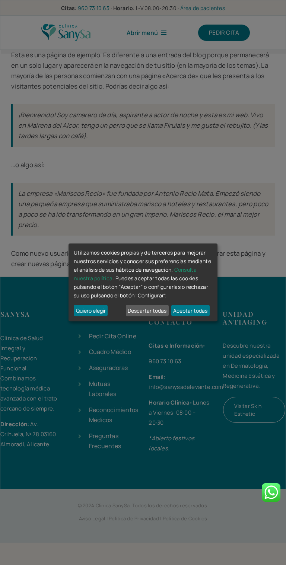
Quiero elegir (91, 310)
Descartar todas (147, 310)
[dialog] (143, 282)
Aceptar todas (190, 310)
